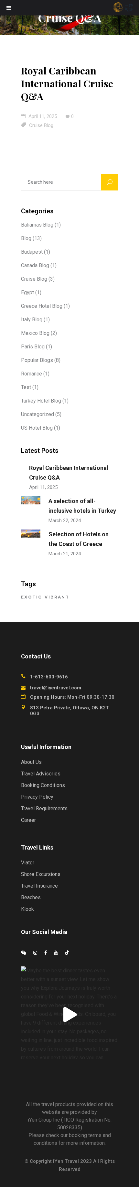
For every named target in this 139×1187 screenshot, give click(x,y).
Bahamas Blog (37, 225)
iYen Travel (66, 1161)
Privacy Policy (37, 797)
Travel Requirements (44, 808)
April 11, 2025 (42, 116)
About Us (31, 762)
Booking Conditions (43, 785)
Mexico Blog (35, 333)
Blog (26, 238)
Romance (31, 374)
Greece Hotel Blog (41, 306)
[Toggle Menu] (8, 7)
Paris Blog (33, 347)
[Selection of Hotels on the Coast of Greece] (30, 533)
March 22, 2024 (64, 520)
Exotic (31, 597)
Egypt (27, 292)
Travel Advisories (40, 774)
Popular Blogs (37, 360)
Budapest (32, 252)
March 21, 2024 (64, 554)
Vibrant (57, 597)
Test (26, 387)
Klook (27, 909)
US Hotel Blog (37, 428)
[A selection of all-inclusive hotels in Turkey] (30, 500)
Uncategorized (37, 414)
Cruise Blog (41, 125)
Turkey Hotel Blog (41, 401)
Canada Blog (35, 265)
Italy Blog (31, 319)
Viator (27, 863)
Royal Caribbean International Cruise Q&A (67, 83)
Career (28, 820)
